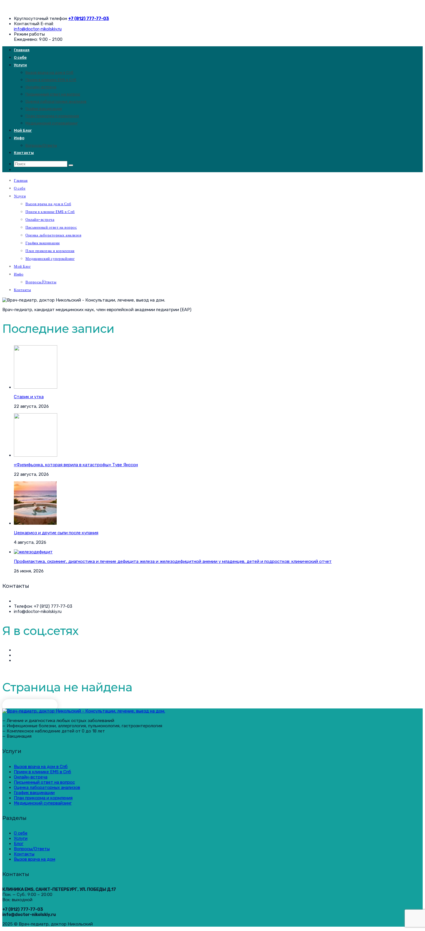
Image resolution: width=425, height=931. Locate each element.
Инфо (19, 138)
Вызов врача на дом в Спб (49, 72)
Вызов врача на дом (34, 859)
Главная (21, 50)
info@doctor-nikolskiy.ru (38, 29)
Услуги (20, 65)
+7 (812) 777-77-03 (88, 18)
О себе (20, 57)
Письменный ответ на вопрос (52, 94)
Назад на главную (29, 705)
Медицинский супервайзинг (51, 123)
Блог (18, 843)
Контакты (24, 152)
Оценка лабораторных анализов (55, 101)
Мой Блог (23, 130)
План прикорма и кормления (52, 116)
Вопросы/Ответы (41, 145)
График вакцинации (43, 108)
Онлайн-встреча (40, 87)
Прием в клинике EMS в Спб (50, 80)
